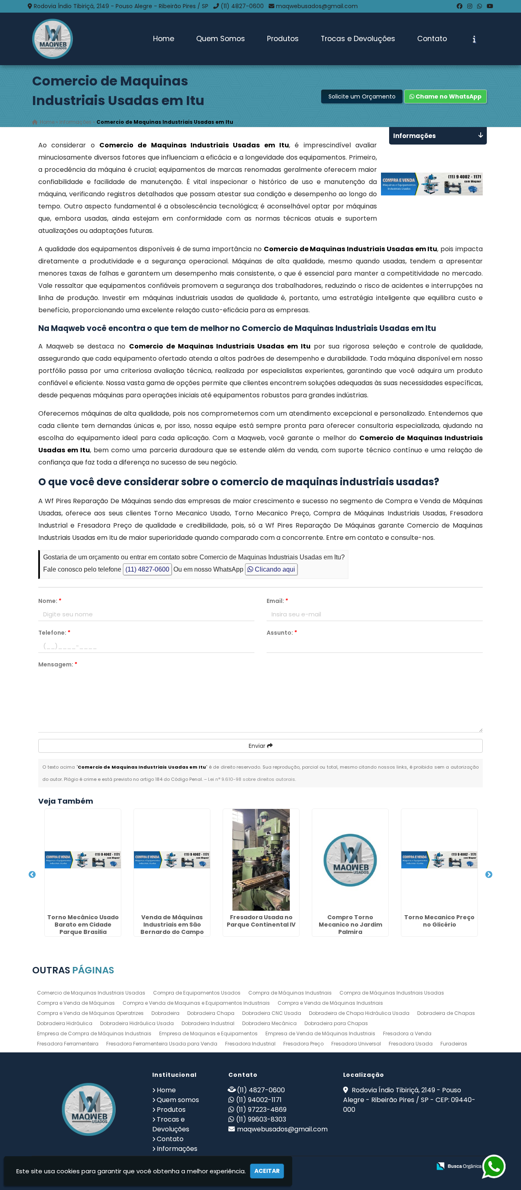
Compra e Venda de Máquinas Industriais (330, 1002)
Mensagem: (57, 664)
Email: (277, 601)
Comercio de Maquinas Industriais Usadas (91, 992)
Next (489, 875)
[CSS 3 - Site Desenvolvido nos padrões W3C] (393, 1166)
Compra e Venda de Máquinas (76, 1002)
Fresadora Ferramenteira (68, 1043)
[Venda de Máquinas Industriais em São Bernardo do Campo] (172, 860)
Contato (432, 39)
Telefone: (54, 633)
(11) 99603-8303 (261, 1119)
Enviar (258, 746)
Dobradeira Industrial (208, 1023)
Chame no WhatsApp (448, 96)
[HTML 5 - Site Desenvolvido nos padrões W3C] (365, 1166)
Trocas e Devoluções (358, 39)
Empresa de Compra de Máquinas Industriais (94, 1033)
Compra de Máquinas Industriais (290, 992)
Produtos (283, 39)
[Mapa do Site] (344, 1166)
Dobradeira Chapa (210, 1013)
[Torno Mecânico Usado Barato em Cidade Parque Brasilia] (83, 860)
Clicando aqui (274, 569)
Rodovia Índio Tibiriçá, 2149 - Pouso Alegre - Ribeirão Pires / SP (121, 6)
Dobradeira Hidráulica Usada (137, 1023)
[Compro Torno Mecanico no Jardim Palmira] (350, 860)
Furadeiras (453, 1043)
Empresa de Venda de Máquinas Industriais (320, 1033)
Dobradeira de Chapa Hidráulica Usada (359, 1013)
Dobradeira (165, 1013)
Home (163, 39)
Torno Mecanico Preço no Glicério (439, 921)
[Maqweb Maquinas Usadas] (89, 1109)
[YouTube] (490, 6)
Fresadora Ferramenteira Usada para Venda (161, 1043)
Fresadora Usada (411, 1043)
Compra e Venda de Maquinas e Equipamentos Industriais (196, 1002)
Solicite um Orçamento (362, 96)
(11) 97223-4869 (261, 1109)
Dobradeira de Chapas (446, 1013)
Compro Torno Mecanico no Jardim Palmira (350, 924)
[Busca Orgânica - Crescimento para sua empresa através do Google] (459, 1165)
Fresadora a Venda (407, 1033)
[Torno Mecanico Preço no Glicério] (439, 860)
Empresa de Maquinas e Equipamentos (208, 1033)
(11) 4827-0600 (242, 6)
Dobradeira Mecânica (269, 1023)
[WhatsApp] (479, 6)
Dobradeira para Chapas (336, 1023)
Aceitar (267, 1171)
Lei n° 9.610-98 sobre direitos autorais (251, 779)
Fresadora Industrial (250, 1043)
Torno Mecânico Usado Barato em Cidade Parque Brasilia (83, 924)
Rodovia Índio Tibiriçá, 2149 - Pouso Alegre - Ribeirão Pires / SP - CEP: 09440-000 (409, 1099)
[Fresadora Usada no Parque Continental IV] (261, 860)
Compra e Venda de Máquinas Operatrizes (90, 1013)
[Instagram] (469, 6)
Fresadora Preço (303, 1043)
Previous (32, 875)
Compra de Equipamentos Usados (197, 992)
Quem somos (178, 1100)
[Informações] (474, 39)
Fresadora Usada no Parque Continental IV (261, 921)
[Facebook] (459, 6)
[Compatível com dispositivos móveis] (421, 1166)
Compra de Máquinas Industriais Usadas (391, 992)
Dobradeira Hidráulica (64, 1023)
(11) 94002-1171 (259, 1100)
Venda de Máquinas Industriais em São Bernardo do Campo (172, 924)
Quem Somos (220, 39)
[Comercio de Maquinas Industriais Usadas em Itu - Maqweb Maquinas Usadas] (52, 39)
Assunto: (282, 633)
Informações (177, 1148)
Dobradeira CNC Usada (271, 1013)
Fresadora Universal (356, 1043)
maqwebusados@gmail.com (317, 6)
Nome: (49, 601)
